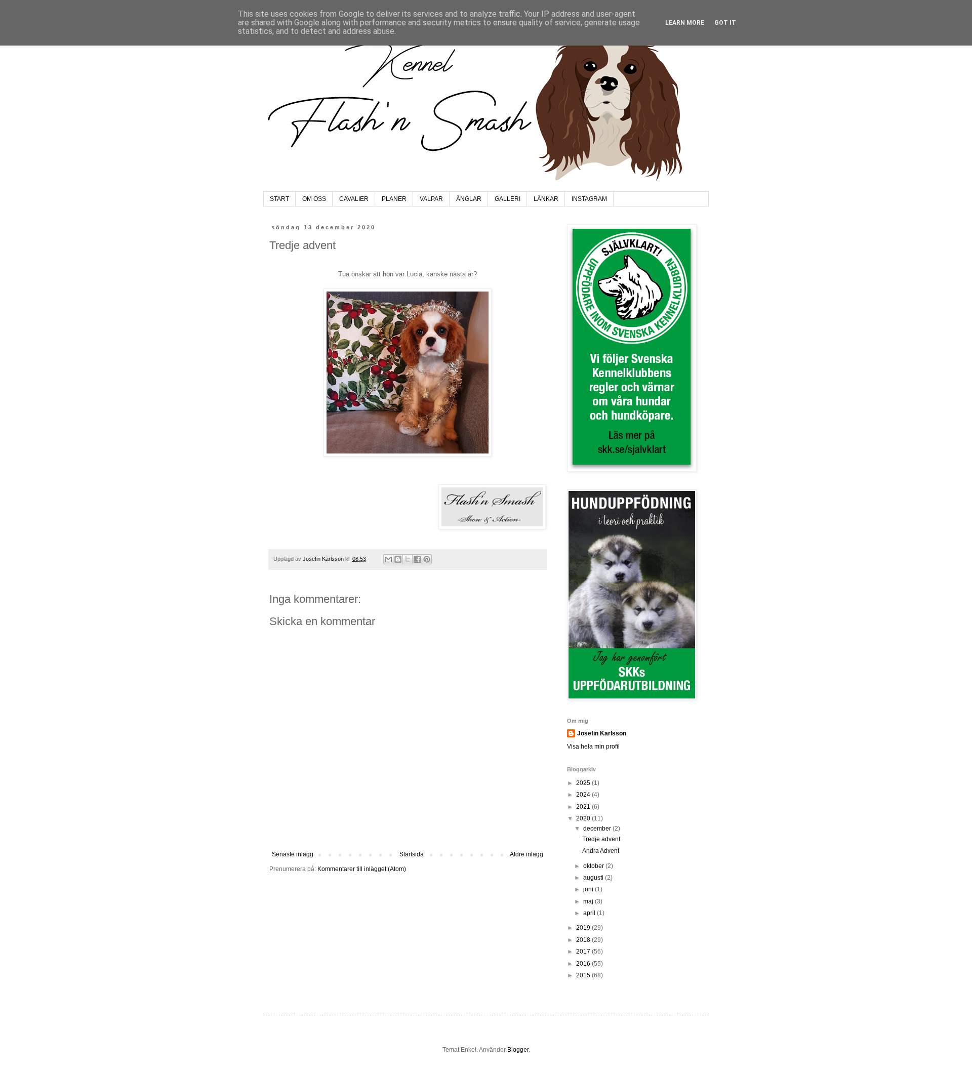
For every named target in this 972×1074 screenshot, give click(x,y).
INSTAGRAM (589, 198)
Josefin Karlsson (601, 733)
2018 (584, 939)
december (598, 828)
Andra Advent (600, 850)
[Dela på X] (407, 559)
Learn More (684, 22)
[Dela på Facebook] (417, 559)
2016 (584, 963)
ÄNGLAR (468, 198)
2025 (584, 783)
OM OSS (314, 198)
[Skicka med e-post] (388, 559)
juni (589, 889)
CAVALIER (354, 198)
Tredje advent (601, 839)
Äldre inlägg (526, 854)
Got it (725, 22)
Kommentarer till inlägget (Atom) (361, 869)
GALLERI (507, 198)
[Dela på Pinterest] (427, 559)
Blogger (518, 1049)
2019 (584, 927)
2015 (584, 975)
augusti (594, 877)
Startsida (411, 854)
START (279, 198)
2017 (584, 951)
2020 (584, 818)
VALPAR (431, 198)
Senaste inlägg (292, 854)
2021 (584, 806)
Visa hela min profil (593, 746)
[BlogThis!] (398, 559)
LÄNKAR (546, 198)
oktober (594, 866)
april (590, 913)
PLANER (394, 198)
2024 (584, 794)
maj (589, 901)
